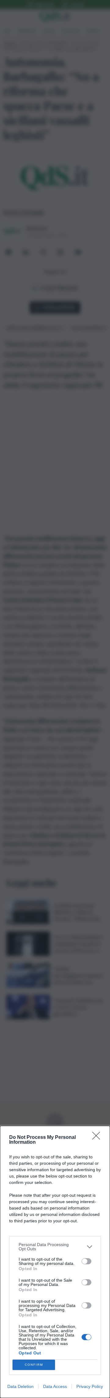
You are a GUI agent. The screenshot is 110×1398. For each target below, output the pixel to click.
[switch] (86, 1261)
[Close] (98, 1137)
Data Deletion (20, 1386)
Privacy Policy (89, 1386)
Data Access (55, 1386)
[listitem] (55, 1246)
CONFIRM (34, 1364)
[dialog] (55, 1262)
